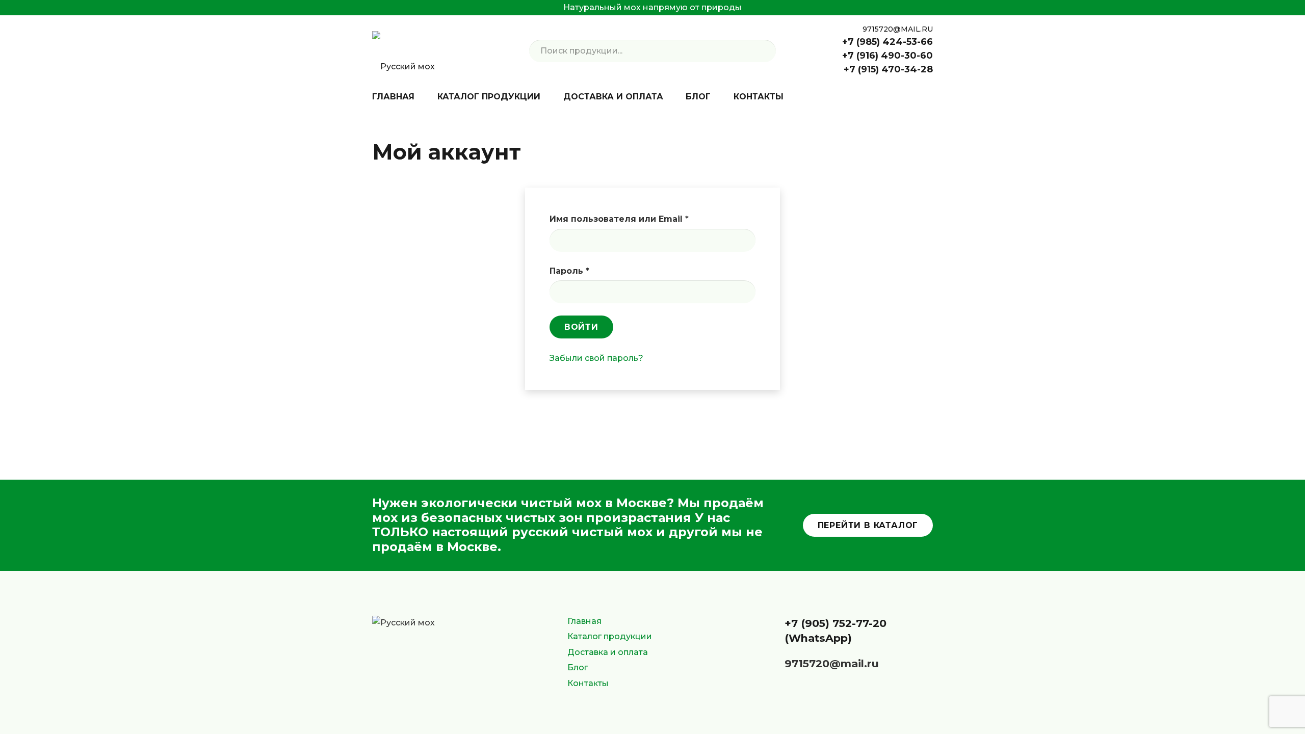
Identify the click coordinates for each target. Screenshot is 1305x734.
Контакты (588, 683)
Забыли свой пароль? (596, 358)
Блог (577, 667)
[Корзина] (926, 97)
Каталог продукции (609, 636)
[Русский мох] (403, 51)
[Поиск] (764, 51)
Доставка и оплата (607, 652)
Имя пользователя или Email (649, 219)
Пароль (600, 271)
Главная (584, 621)
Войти (581, 327)
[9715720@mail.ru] (773, 664)
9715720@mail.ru (832, 663)
